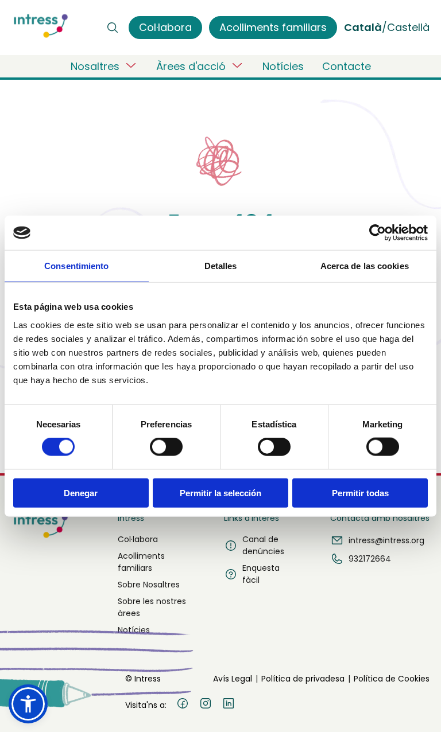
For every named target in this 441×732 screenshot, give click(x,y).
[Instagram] (205, 705)
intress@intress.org (386, 540)
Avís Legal (232, 678)
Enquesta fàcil (261, 574)
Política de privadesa (303, 678)
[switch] (166, 447)
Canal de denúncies (263, 545)
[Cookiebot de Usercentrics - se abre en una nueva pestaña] (377, 233)
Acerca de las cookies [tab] (364, 266)
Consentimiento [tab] (76, 266)
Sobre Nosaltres (149, 584)
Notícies (283, 66)
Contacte (346, 66)
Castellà (408, 27)
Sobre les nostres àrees (152, 607)
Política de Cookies (392, 678)
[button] (28, 704)
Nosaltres (95, 66)
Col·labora (138, 539)
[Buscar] (112, 27)
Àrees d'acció (191, 66)
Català (363, 27)
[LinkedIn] (228, 705)
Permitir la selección (220, 492)
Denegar (81, 492)
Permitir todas (360, 492)
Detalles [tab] (220, 266)
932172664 (370, 558)
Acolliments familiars (141, 562)
